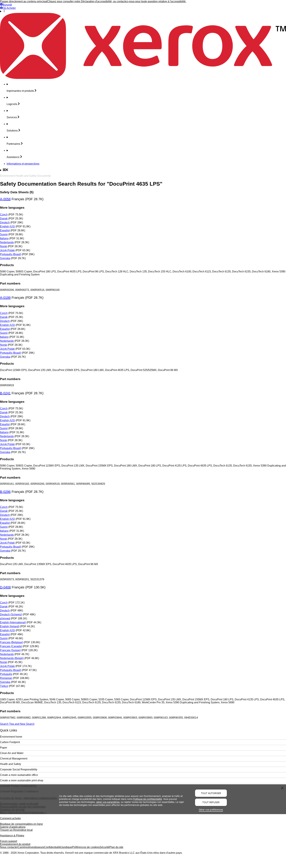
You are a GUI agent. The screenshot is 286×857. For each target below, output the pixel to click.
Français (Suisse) (10, 650)
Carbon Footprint (10, 742)
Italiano (4, 238)
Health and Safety (10, 764)
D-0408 (5, 587)
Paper (3, 747)
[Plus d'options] (143, 11)
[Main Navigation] (143, 170)
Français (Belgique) (11, 642)
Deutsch (5, 222)
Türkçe (4, 686)
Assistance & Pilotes (12, 835)
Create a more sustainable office (19, 775)
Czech (4, 214)
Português (6, 674)
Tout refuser (210, 802)
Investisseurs (36, 847)
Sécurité (104, 847)
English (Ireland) (9, 626)
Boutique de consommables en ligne (21, 824)
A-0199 (5, 297)
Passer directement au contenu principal (23, 1)
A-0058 (5, 199)
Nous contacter (9, 847)
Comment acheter (10, 818)
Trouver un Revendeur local (16, 830)
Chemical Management (13, 758)
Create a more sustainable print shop (21, 780)
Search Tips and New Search (17, 724)
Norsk (3, 246)
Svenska (5, 258)
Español (5, 230)
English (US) (7, 226)
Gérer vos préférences (211, 809)
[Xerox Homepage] (143, 78)
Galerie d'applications (12, 827)
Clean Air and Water (12, 753)
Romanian (6, 678)
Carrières (23, 847)
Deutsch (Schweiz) (11, 614)
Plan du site (116, 847)
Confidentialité (52, 847)
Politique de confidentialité (147, 799)
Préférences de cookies (86, 847)
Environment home (11, 736)
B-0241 (5, 393)
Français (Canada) (11, 646)
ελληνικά (5, 618)
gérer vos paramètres (107, 802)
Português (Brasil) (10, 254)
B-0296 (5, 491)
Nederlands (7, 242)
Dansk (4, 218)
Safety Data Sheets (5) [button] (16, 192)
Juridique (66, 847)
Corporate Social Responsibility (18, 769)
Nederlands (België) (12, 658)
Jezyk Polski (7, 250)
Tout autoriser (211, 793)
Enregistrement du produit (15, 844)
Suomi (4, 234)
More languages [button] (12, 207)
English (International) (13, 622)
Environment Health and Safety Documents (25, 175)
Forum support (8, 841)
